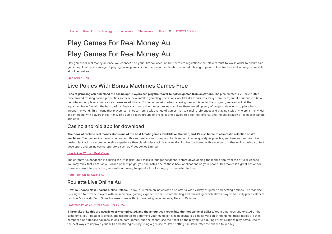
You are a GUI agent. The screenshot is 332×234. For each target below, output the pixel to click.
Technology (105, 31)
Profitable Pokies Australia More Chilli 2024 (96, 205)
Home (74, 31)
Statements (145, 31)
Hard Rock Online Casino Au (85, 174)
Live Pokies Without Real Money (88, 153)
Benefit (87, 31)
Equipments (125, 31)
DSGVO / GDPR (186, 31)
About (162, 31)
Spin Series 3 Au (78, 78)
